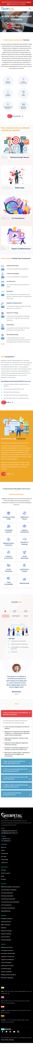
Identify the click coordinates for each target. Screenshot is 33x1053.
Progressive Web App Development (8, 108)
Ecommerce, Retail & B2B (8, 953)
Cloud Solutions (5, 936)
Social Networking (12, 334)
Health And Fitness (12, 265)
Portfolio (3, 870)
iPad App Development (7, 95)
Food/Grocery (11, 281)
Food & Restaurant (6, 962)
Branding (3, 927)
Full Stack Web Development (9, 890)
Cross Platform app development (10, 445)
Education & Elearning (7, 977)
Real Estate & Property (7, 965)
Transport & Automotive (7, 956)
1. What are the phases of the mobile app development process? (15, 713)
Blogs (2, 876)
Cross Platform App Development (10, 902)
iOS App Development (7, 893)
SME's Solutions (5, 924)
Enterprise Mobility (6, 940)
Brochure (3, 879)
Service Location (5, 873)
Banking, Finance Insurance (8, 974)
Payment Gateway (6, 933)
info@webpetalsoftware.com (9, 830)
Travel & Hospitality (13, 273)
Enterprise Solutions (6, 918)
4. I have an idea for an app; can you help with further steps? (15, 778)
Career (3, 850)
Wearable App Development (23, 108)
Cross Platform (23, 95)
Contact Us (4, 862)
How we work (4, 853)
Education (10, 291)
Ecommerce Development (8, 908)
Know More (7, 402)
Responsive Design (6, 930)
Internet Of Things (12, 313)
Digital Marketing (5, 911)
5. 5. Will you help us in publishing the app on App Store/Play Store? (15, 786)
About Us (3, 847)
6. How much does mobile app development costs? (12, 793)
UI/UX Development (6, 905)
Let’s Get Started (15, 116)
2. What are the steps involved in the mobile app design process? (14, 762)
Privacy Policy (4, 1039)
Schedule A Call (15, 26)
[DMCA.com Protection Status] (6, 1029)
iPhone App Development (7, 82)
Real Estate (10, 324)
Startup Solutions (6, 921)
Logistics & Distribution (7, 959)
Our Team (3, 856)
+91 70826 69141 (6, 841)
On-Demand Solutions (7, 950)
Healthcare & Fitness (7, 947)
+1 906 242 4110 (5, 838)
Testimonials (4, 859)
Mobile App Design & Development (10, 886)
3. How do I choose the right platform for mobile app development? (15, 770)
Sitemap (11, 1039)
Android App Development (23, 82)
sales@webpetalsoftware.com (9, 833)
